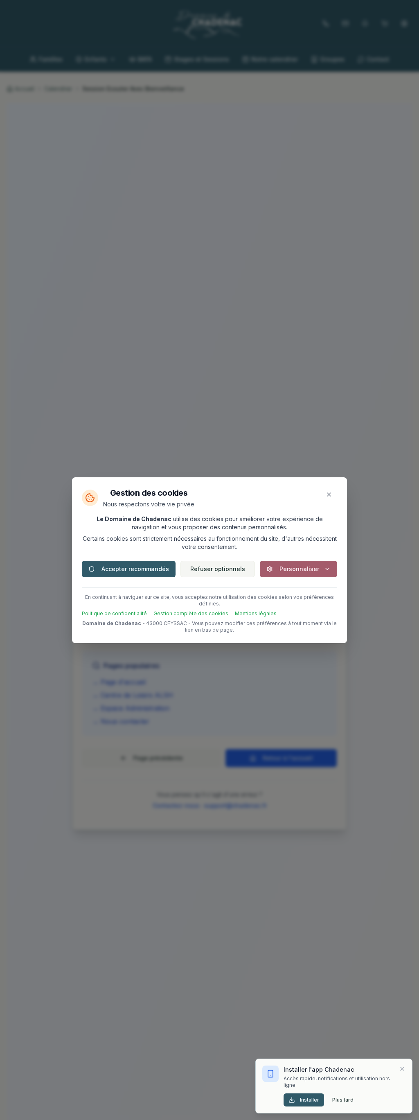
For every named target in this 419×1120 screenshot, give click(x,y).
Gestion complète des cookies (190, 613)
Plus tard (343, 1100)
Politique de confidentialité (114, 613)
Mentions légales (256, 613)
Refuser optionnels (217, 568)
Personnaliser (299, 568)
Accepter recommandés (135, 568)
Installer (309, 1100)
